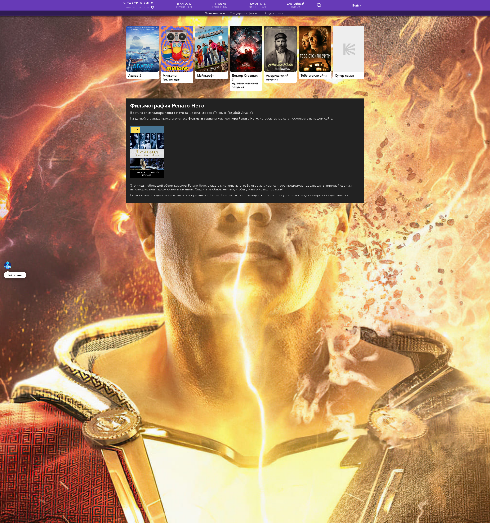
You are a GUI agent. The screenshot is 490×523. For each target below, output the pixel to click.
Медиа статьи (274, 13)
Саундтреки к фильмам (245, 13)
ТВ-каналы (183, 5)
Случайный (295, 5)
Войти (356, 5)
